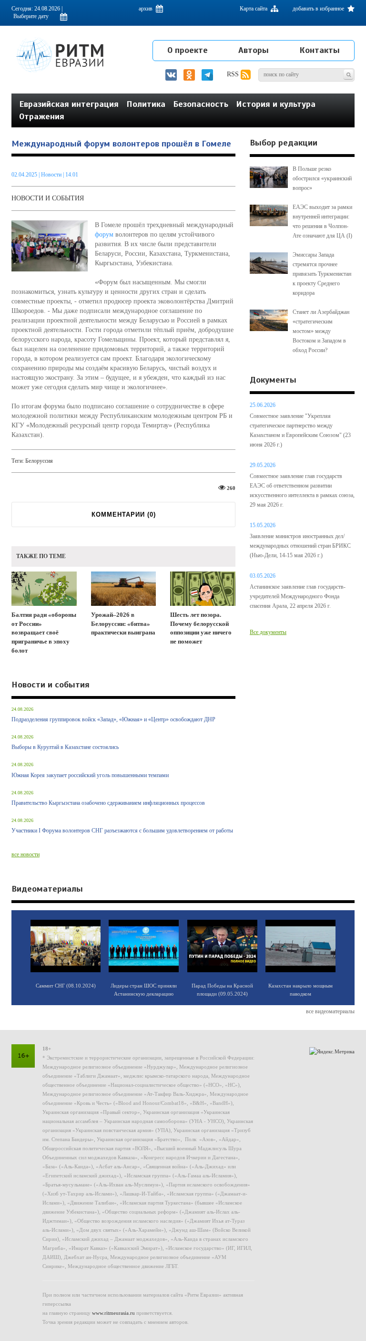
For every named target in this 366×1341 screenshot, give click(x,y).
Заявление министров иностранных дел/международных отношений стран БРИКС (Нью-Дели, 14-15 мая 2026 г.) (300, 546)
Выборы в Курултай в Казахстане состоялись (65, 747)
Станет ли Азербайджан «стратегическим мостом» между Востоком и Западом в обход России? (321, 331)
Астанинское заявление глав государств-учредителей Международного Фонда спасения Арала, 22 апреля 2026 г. (298, 596)
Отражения (41, 116)
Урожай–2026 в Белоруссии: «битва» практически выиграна (123, 623)
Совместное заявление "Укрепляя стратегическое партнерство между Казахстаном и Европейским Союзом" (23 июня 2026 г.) (300, 430)
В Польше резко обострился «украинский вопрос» (322, 178)
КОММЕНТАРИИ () (124, 514)
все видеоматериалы (330, 1011)
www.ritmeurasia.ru (113, 1313)
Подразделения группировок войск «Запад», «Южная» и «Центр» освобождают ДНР (113, 719)
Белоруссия (39, 460)
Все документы (268, 632)
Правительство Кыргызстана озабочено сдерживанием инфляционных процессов (108, 803)
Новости (52, 174)
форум (104, 234)
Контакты (319, 50)
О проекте (187, 50)
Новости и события (47, 198)
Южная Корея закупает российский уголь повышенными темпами (90, 775)
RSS (234, 74)
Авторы (253, 50)
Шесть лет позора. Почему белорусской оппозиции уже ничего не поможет (201, 628)
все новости (25, 854)
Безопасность (200, 104)
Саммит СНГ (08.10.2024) (66, 985)
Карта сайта (254, 8)
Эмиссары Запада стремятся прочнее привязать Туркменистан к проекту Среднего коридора (322, 273)
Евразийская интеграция (69, 104)
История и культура (275, 104)
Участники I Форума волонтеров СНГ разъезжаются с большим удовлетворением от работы (122, 830)
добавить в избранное (319, 8)
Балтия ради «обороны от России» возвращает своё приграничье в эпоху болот (43, 632)
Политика (145, 104)
